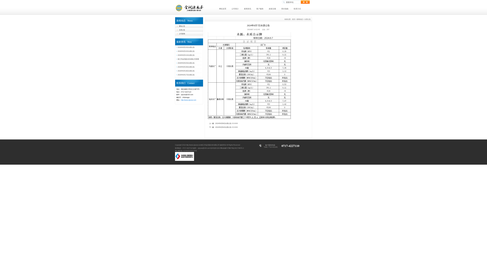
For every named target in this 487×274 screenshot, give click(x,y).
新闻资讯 (247, 9)
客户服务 (260, 9)
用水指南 (284, 9)
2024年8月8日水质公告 (223, 123)
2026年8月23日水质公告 (186, 47)
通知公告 (182, 26)
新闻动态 (300, 19)
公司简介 (235, 9)
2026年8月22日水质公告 (186, 51)
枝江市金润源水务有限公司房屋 (188, 59)
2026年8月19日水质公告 (186, 67)
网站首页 (222, 9)
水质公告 (182, 30)
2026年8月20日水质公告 (186, 63)
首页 (293, 19)
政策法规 (272, 9)
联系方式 (297, 9)
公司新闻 (182, 34)
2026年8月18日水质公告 (186, 71)
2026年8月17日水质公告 (186, 75)
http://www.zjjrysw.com (188, 100)
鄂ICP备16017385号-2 (236, 148)
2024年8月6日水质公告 (223, 127)
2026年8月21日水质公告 (186, 55)
